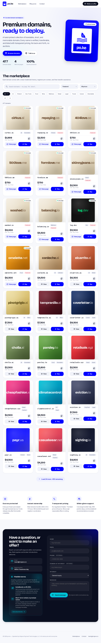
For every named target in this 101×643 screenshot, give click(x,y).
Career (82, 94)
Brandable (91, 94)
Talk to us (30, 53)
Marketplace (22, 4)
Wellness (51, 94)
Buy (24, 144)
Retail (59, 94)
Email (52, 547)
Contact (41, 4)
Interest (53, 571)
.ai (5, 98)
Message (53, 580)
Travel (74, 94)
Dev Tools (28, 94)
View (44, 284)
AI (13, 94)
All (6, 94)
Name (52, 539)
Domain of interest (61, 563)
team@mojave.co (93, 636)
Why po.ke (32, 4)
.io (10, 98)
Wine (43, 94)
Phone (56, 555)
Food (36, 94)
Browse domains (12, 53)
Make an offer (90, 4)
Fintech (19, 94)
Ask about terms (19, 612)
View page (11, 144)
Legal (66, 94)
